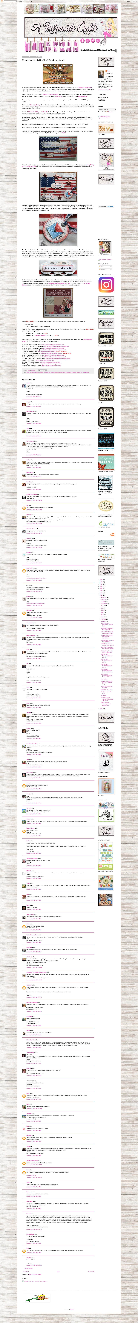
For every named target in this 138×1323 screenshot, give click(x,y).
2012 (101, 595)
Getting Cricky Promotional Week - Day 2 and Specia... (106, 671)
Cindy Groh (29, 472)
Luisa (27, 649)
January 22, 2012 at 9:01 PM (33, 919)
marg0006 (29, 1016)
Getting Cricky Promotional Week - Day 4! (106, 661)
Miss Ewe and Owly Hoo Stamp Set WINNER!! (107, 632)
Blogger (72, 1309)
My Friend (103, 695)
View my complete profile (104, 90)
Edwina (28, 819)
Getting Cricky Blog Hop (44, 372)
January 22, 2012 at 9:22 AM (33, 455)
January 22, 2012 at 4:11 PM (33, 803)
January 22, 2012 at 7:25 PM (33, 878)
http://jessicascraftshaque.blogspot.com (53, 344)
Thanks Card (104, 679)
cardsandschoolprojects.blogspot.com (36, 578)
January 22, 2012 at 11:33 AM (34, 563)
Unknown (28, 610)
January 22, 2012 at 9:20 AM (33, 436)
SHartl (28, 883)
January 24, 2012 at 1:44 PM (33, 1187)
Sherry (28, 794)
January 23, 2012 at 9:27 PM (33, 1155)
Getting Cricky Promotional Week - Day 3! (106, 666)
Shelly (28, 1146)
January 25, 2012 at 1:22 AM (33, 1243)
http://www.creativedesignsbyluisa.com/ (53, 348)
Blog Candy (29, 372)
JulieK (28, 596)
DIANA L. (28, 871)
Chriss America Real (32, 1002)
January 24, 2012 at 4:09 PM (33, 1208)
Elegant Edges (35, 372)
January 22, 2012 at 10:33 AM (34, 523)
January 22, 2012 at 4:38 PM (33, 814)
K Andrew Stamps (61, 372)
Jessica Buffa (30, 441)
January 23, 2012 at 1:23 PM (33, 1121)
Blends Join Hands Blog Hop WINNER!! (107, 629)
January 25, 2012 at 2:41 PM (33, 1252)
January (103, 621)
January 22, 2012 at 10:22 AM (34, 509)
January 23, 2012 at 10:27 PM (34, 1165)
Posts (101, 266)
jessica (28, 728)
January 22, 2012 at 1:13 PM (33, 630)
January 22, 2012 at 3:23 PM (33, 778)
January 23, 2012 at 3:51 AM (33, 1047)
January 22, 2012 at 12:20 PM (34, 618)
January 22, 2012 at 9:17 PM (33, 942)
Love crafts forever (31, 494)
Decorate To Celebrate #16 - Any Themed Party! (106, 683)
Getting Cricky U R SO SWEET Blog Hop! (106, 651)
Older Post (91, 1271)
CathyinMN (29, 1201)
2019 (101, 579)
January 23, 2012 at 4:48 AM (33, 1063)
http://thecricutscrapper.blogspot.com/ (50, 362)
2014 (101, 590)
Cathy (28, 460)
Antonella (29, 1113)
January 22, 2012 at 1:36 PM (33, 644)
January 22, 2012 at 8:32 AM (33, 396)
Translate (110, 112)
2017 (101, 584)
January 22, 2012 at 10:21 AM (34, 500)
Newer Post (26, 1271)
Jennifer (28, 552)
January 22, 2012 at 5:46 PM (33, 853)
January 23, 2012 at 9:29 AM (33, 1088)
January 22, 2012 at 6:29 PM (33, 865)
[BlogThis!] (41, 370)
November (104, 599)
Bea (27, 1126)
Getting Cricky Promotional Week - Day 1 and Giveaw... (106, 676)
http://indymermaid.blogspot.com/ (47, 351)
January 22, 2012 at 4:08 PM (33, 789)
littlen (27, 783)
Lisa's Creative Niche (32, 935)
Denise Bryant (30, 828)
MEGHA (28, 1068)
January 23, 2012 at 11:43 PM (34, 1177)
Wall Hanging (86, 372)
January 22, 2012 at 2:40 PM (33, 754)
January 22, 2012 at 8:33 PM (33, 900)
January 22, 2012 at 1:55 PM (33, 658)
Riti (27, 663)
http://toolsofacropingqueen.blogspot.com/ (54, 350)
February (103, 619)
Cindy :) (28, 514)
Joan (27, 428)
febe (27, 1170)
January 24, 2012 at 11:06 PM (34, 1229)
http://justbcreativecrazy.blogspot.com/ (51, 353)
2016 (101, 586)
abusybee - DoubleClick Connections (36, 972)
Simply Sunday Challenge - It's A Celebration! (106, 704)
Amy (27, 402)
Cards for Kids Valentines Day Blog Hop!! (107, 641)
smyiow (28, 1257)
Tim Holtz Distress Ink (77, 372)
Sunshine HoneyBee (31, 744)
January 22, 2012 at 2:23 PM (33, 723)
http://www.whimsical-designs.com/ (51, 365)
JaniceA (28, 712)
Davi (27, 1104)
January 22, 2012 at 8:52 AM (33, 423)
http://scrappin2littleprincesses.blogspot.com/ (56, 346)
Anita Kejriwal (30, 914)
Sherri (28, 1182)
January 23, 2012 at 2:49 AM (33, 1035)
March (103, 617)
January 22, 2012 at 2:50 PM (33, 767)
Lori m (28, 841)
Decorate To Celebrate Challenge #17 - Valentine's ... (106, 637)
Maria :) (28, 808)
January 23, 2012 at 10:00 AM (34, 1108)
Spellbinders (68, 372)
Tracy (27, 687)
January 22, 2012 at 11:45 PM (34, 1011)
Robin (28, 383)
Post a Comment (29, 1268)
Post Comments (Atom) (35, 1274)
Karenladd (29, 947)
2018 (101, 582)
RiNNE (28, 1030)
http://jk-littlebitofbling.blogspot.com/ (54, 355)
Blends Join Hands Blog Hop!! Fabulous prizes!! (107, 648)
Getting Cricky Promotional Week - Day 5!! (106, 656)
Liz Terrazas (29, 772)
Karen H (28, 1213)
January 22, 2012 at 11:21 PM (34, 997)
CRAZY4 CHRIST (31, 635)
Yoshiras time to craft (32, 1160)
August (103, 606)
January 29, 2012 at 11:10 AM (34, 1265)
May (102, 612)
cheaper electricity (31, 1175)
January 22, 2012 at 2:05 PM (33, 707)
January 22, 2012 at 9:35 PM (33, 951)
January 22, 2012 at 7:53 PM (33, 889)
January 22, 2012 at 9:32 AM (33, 467)
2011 (101, 708)
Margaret (28, 1192)
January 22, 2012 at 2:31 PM (33, 738)
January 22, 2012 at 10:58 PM (34, 980)
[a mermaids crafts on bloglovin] (106, 207)
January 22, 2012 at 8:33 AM (33, 406)
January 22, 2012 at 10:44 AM (34, 547)
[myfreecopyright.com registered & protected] (106, 118)
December (104, 597)
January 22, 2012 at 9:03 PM (33, 930)
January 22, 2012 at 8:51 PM (33, 909)
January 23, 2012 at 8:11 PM (33, 1141)
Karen (28, 905)
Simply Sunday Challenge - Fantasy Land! (107, 625)
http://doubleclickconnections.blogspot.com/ (54, 357)
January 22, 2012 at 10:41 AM (34, 533)
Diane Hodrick (30, 1040)
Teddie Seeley (30, 1052)
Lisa (108, 71)
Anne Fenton (29, 623)
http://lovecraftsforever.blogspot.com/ (51, 364)
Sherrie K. (29, 957)
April (102, 614)
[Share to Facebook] (44, 370)
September (104, 603)
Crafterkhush (30, 411)
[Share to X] (42, 370)
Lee (27, 505)
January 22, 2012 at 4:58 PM (33, 836)
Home (58, 1271)
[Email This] (39, 370)
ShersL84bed (30, 1234)
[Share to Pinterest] (46, 370)
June (102, 610)
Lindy (27, 1093)
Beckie (28, 482)
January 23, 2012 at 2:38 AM (33, 1025)
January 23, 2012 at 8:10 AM (33, 1075)
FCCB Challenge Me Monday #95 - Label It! (107, 644)
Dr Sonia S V (29, 568)
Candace (28, 538)
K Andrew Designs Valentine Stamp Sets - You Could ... (107, 699)
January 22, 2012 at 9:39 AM (33, 477)
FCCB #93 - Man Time (106, 689)
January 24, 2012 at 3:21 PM (33, 1196)
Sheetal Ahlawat (30, 529)
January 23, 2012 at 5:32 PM (33, 1130)
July (102, 608)
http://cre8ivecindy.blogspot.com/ (45, 360)
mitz (27, 1248)
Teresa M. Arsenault (31, 858)
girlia (27, 924)
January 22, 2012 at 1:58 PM (33, 682)
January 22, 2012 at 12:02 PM (34, 591)
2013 (101, 593)
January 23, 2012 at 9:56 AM (33, 1099)
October (103, 601)
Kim (27, 894)
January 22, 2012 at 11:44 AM (34, 580)
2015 (101, 588)
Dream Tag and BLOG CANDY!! (106, 687)
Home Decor (54, 372)
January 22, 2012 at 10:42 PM (34, 967)
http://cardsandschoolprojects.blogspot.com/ (58, 358)
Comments (103, 269)
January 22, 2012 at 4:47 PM (33, 823)
